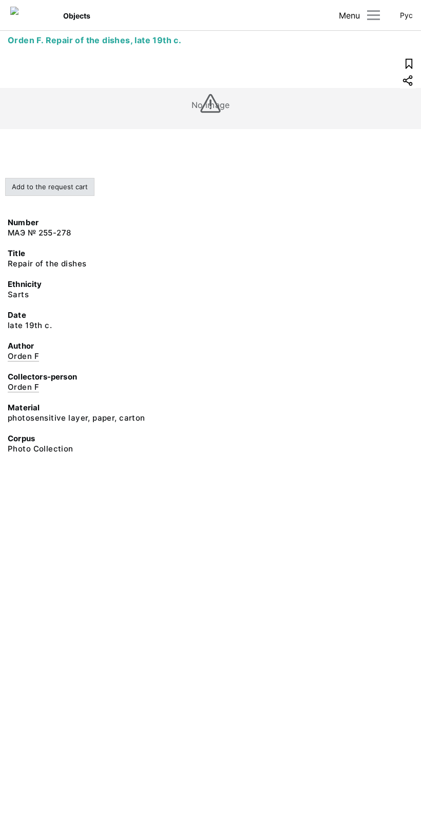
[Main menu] (373, 15)
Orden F (23, 356)
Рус (406, 15)
